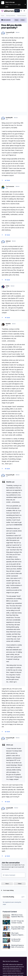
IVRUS (7, 286)
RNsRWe (8, 323)
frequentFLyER (10, 32)
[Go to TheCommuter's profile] (3, 187)
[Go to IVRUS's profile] (3, 286)
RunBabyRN (9, 117)
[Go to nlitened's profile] (3, 241)
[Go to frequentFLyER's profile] (3, 33)
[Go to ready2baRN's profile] (3, 808)
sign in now (14, 867)
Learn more (3, 4)
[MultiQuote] (2, 180)
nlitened (8, 241)
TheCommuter (10, 186)
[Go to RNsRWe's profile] (3, 324)
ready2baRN (9, 808)
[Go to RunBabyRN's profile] (3, 118)
